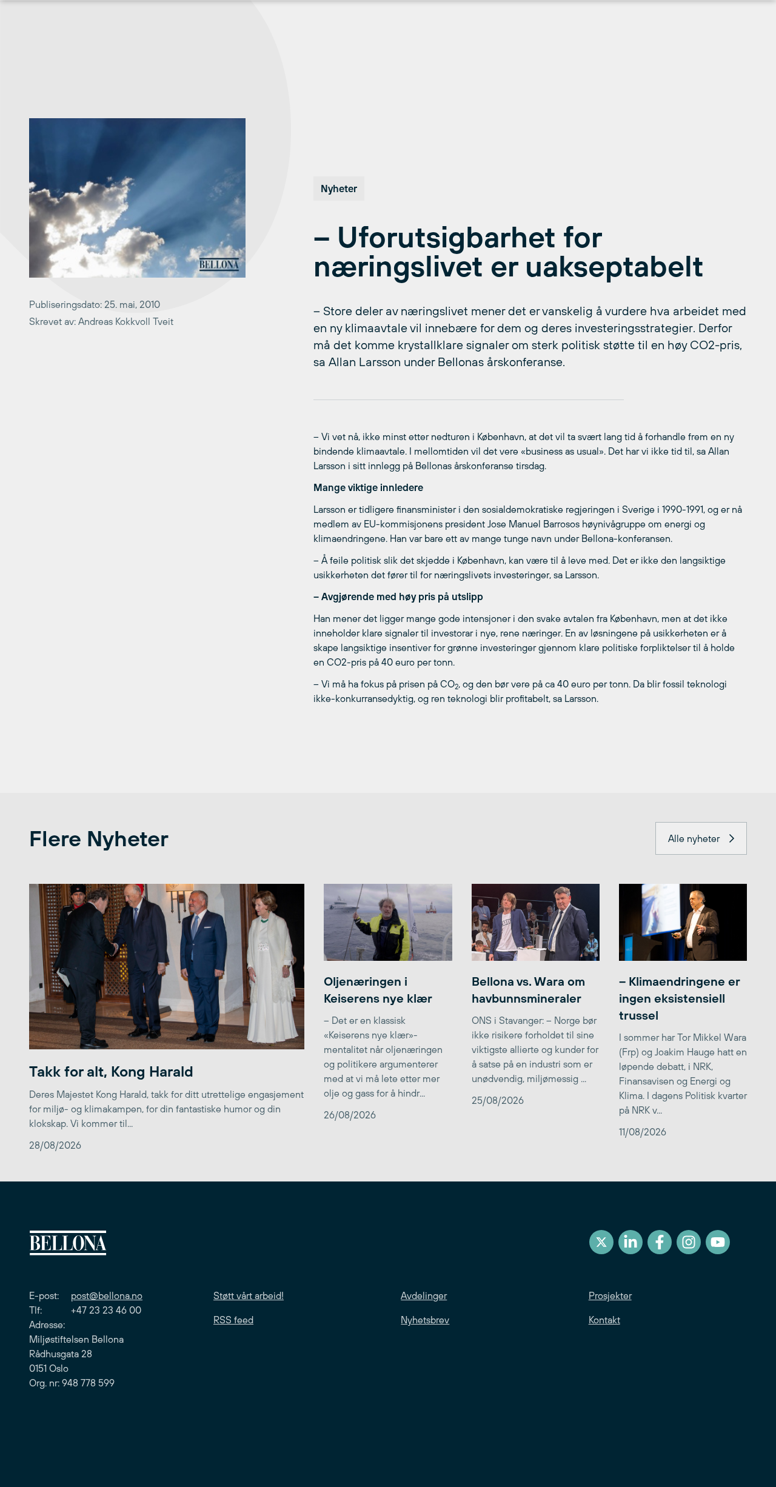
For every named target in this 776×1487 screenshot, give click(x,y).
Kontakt (604, 1319)
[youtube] (718, 1242)
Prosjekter (610, 1295)
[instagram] (689, 1242)
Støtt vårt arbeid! (248, 1295)
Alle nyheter (694, 838)
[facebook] (659, 1242)
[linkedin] (630, 1242)
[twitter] (601, 1242)
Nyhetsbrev (425, 1319)
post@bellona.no (106, 1295)
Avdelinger (424, 1295)
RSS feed (233, 1319)
